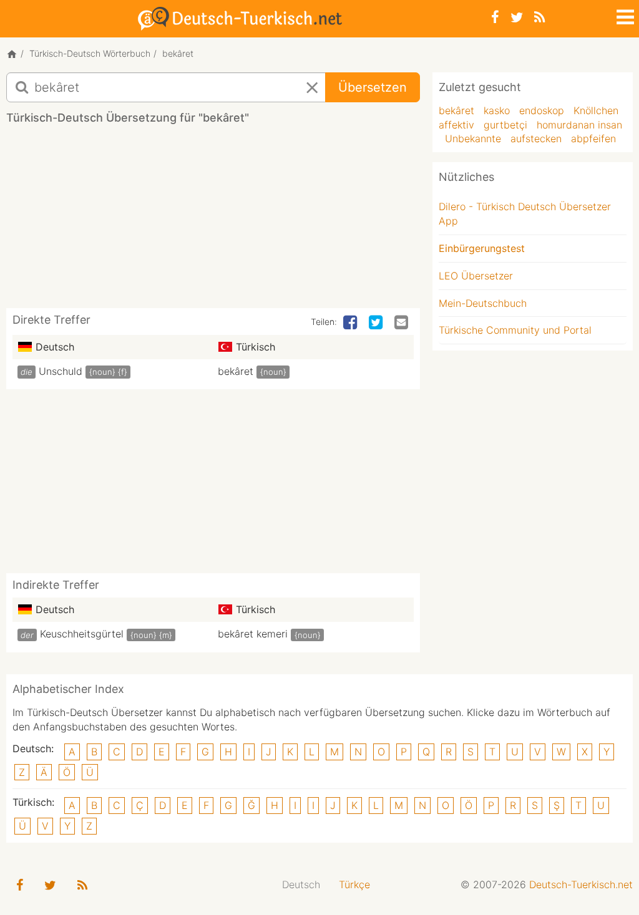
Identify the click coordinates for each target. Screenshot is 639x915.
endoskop (541, 110)
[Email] (402, 323)
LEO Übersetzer (476, 275)
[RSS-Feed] (539, 17)
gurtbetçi (505, 125)
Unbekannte (473, 138)
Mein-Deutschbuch (483, 303)
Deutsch (301, 884)
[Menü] (624, 15)
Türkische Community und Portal (515, 330)
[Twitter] (517, 17)
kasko (497, 110)
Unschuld (60, 371)
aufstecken (536, 138)
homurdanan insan (579, 125)
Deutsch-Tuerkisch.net (581, 884)
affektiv (456, 125)
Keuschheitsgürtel (82, 633)
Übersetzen (372, 87)
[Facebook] (495, 17)
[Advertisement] (233, 220)
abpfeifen (593, 138)
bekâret (235, 371)
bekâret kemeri (253, 633)
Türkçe (354, 884)
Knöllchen (595, 110)
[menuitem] (301, 884)
